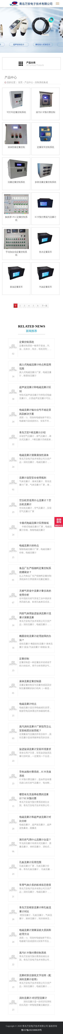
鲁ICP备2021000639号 (31, 1030)
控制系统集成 (41, 82)
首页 (20, 82)
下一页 (44, 306)
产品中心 (28, 82)
